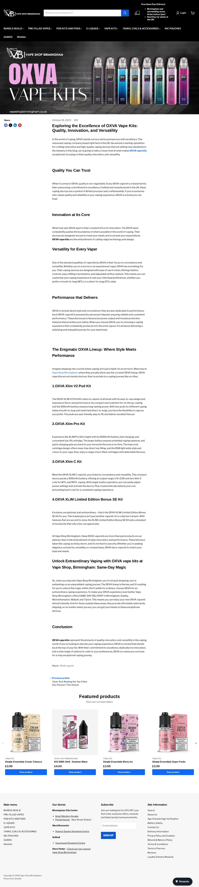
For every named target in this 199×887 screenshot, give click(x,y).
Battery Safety (155, 823)
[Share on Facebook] (6, 125)
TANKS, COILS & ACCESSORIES (141, 28)
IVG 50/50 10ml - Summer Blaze (71, 761)
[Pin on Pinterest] (20, 125)
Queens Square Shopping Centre (72, 831)
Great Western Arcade (66, 816)
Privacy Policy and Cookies (161, 835)
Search (151, 810)
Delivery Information (158, 831)
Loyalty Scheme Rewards (161, 857)
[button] (181, 13)
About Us (152, 814)
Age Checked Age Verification (163, 819)
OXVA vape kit (67, 665)
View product (26, 772)
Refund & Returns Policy (160, 840)
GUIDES (8, 37)
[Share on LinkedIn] (15, 125)
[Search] (125, 13)
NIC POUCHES (173, 28)
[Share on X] (10, 125)
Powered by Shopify (13, 878)
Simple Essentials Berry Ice (118, 761)
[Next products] (196, 743)
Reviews (152, 852)
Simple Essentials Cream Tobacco (23, 761)
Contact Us (153, 827)
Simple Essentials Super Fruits (168, 761)
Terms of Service (156, 848)
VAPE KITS (110, 28)
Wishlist (21, 37)
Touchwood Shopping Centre (70, 843)
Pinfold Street (62, 819)
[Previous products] (3, 743)
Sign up (108, 835)
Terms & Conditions (158, 844)
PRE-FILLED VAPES (39, 28)
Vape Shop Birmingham (65, 372)
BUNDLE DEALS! (13, 28)
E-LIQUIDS (92, 28)
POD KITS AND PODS (68, 28)
